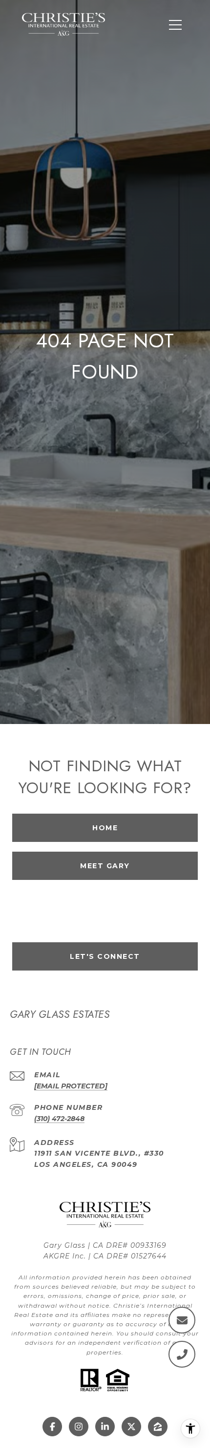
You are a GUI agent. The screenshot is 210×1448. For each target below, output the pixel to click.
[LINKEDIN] (105, 1426)
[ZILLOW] (158, 1426)
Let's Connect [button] (105, 956)
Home (105, 827)
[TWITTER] (131, 1426)
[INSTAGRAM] (78, 1426)
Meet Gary (105, 865)
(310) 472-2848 (59, 1118)
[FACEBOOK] (52, 1426)
